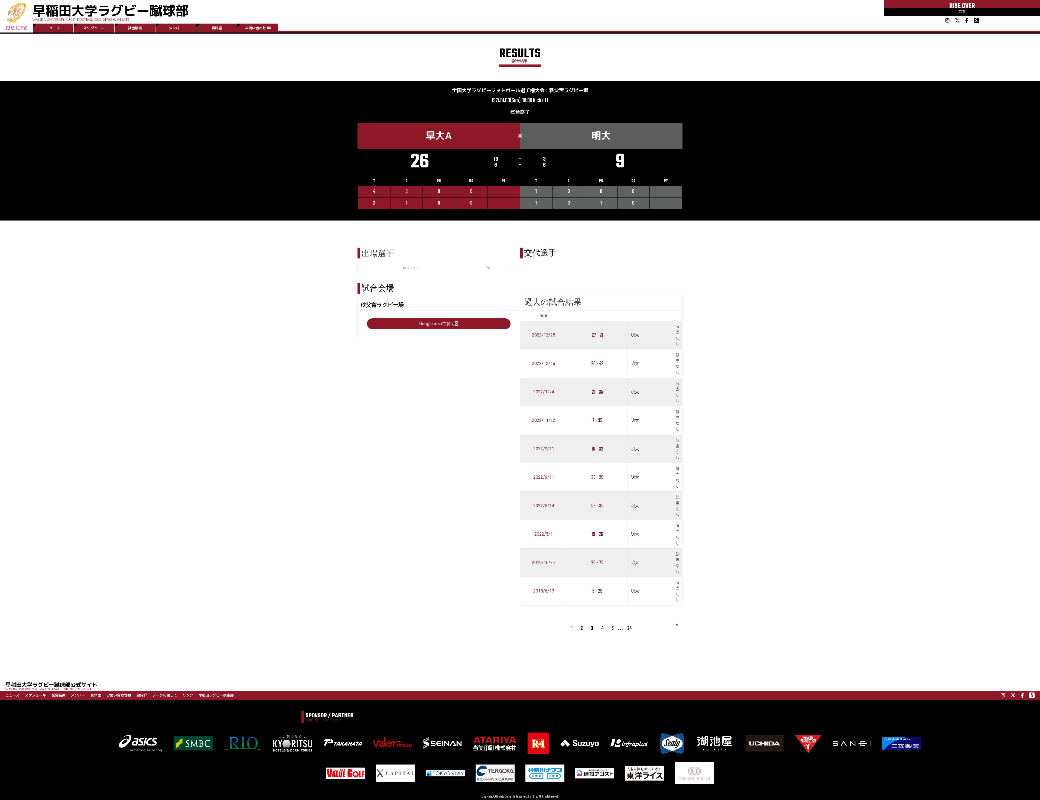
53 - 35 (597, 506)
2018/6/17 (543, 591)
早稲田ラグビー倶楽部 (216, 695)
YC (488, 268)
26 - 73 (597, 563)
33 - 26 (597, 477)
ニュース (53, 27)
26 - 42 (597, 363)
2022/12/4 (543, 391)
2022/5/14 (543, 505)
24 (629, 628)
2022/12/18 (543, 363)
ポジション (411, 268)
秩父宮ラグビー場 (568, 90)
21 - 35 (597, 392)
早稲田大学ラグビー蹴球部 (110, 11)
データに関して (164, 695)
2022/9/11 (543, 448)
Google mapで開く (437, 323)
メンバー (176, 27)
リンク (188, 695)
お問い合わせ (255, 27)
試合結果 (135, 27)
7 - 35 (597, 420)
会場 (543, 316)
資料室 (217, 27)
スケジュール (94, 27)
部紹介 (141, 695)
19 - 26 (597, 534)
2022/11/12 (543, 420)
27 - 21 (597, 335)
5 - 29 (597, 591)
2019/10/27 (543, 562)
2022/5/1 (543, 534)
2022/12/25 (543, 335)
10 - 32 (597, 449)
